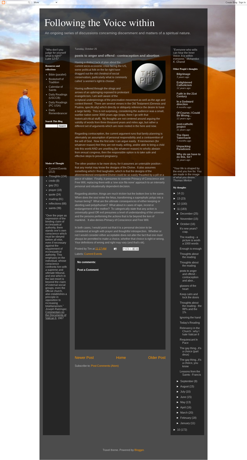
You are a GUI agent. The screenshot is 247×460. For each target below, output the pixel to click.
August (184, 386)
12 (179, 203)
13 (179, 198)
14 (179, 193)
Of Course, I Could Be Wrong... (188, 114)
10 (179, 429)
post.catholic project (185, 125)
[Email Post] (114, 248)
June (183, 397)
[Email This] (124, 249)
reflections (55, 203)
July (183, 391)
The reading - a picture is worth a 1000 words (190, 240)
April (183, 407)
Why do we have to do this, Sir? (189, 155)
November (186, 218)
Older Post (157, 357)
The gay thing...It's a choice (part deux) (190, 351)
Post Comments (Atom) (105, 365)
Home (121, 357)
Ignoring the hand (190, 317)
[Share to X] (130, 249)
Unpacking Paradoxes (184, 147)
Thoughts (54, 176)
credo (52, 180)
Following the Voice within (100, 22)
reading (53, 199)
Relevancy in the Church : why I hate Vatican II (190, 331)
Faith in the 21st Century (187, 95)
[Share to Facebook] (134, 249)
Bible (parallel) (57, 74)
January (185, 423)
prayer (52, 190)
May (183, 402)
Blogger (139, 450)
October (185, 224)
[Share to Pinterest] (137, 249)
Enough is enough (191, 248)
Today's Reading (190, 322)
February (186, 417)
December (186, 213)
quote (52, 194)
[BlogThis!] (127, 249)
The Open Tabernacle (184, 136)
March (184, 412)
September (187, 381)
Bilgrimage (183, 74)
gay (51, 185)
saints (52, 208)
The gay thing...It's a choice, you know (190, 363)
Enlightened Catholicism (184, 84)
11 (178, 209)
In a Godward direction (185, 103)
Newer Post (84, 357)
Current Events (93, 253)
